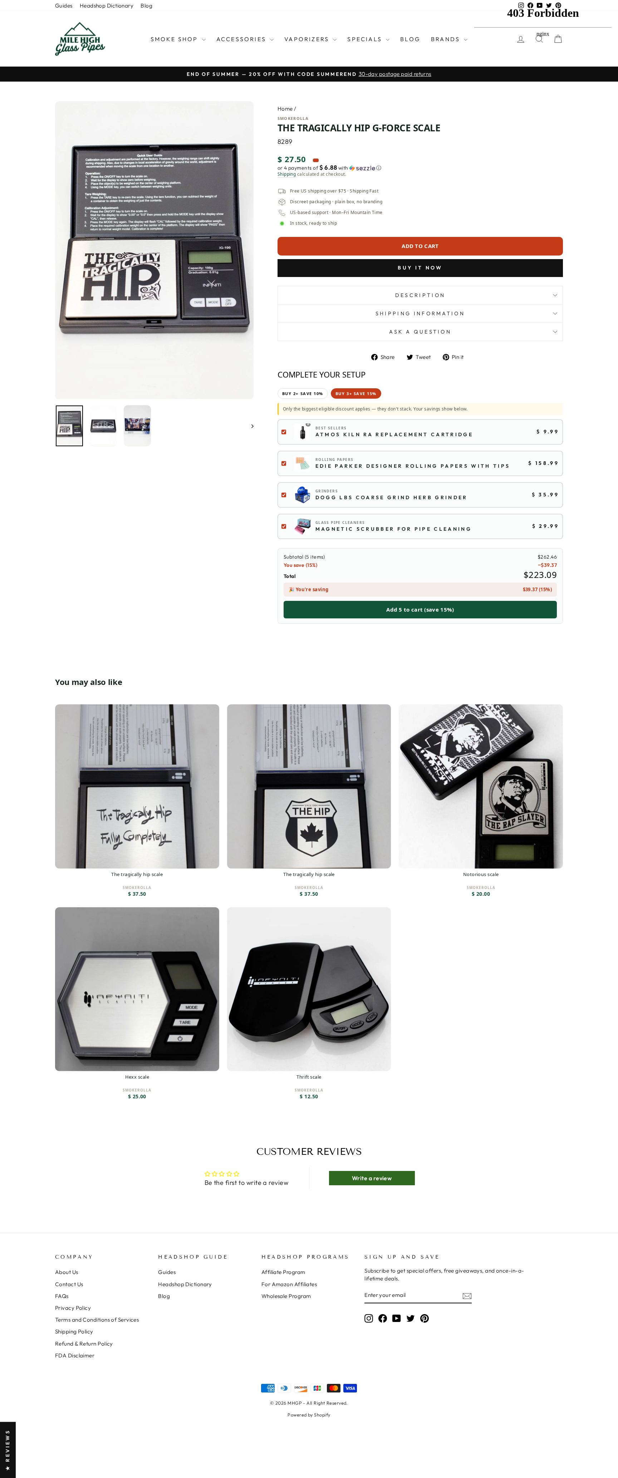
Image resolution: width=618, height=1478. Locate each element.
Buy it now (420, 267)
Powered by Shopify (309, 1415)
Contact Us (69, 1284)
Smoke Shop (175, 39)
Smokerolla (293, 118)
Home (285, 108)
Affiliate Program (283, 1272)
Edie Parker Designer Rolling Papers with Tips (412, 466)
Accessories (242, 39)
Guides (64, 5)
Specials (365, 39)
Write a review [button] (372, 1178)
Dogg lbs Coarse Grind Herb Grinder (391, 497)
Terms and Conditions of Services (97, 1319)
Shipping (287, 174)
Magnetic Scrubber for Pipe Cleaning (393, 529)
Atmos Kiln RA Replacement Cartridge (394, 434)
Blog (146, 5)
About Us (66, 1272)
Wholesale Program (286, 1296)
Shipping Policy (74, 1331)
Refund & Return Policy (84, 1343)
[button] (420, 167)
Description (420, 295)
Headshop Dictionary (107, 5)
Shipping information (420, 313)
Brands (446, 39)
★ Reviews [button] (7, 1449)
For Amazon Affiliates (289, 1284)
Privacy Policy (73, 1307)
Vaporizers (307, 39)
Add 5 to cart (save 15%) (420, 609)
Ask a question (420, 332)
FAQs (62, 1296)
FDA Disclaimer (74, 1355)
